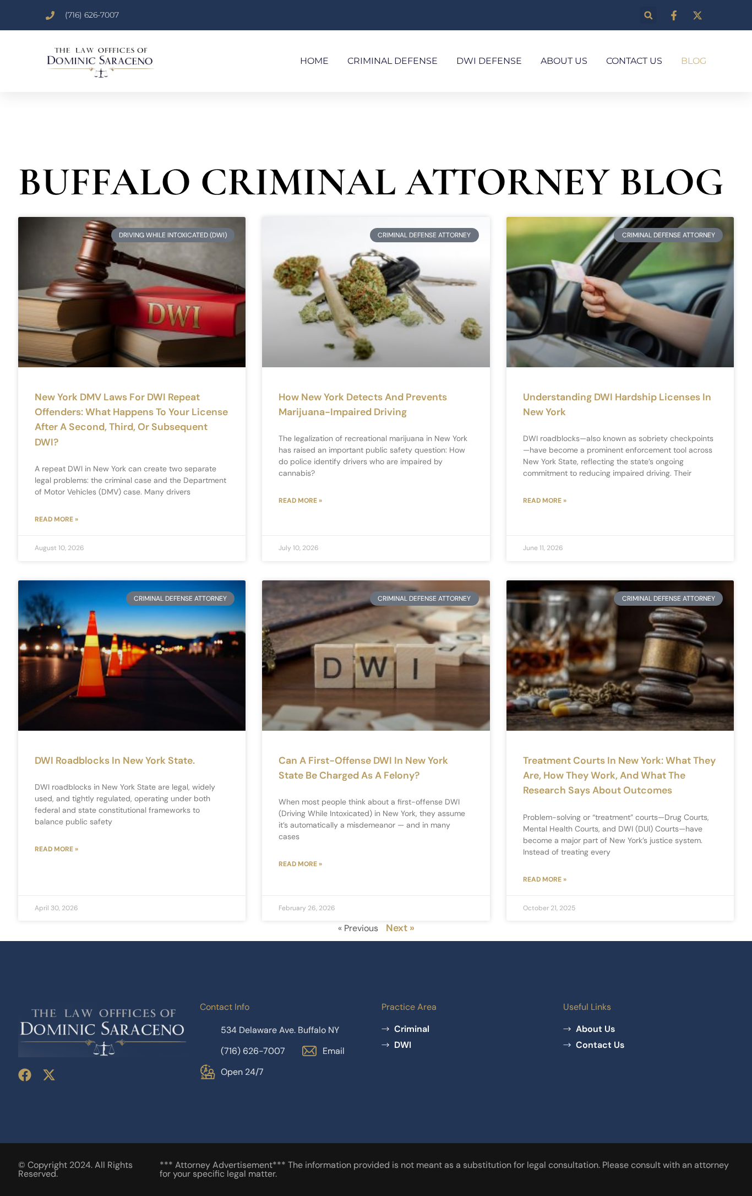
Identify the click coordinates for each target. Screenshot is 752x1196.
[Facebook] (24, 1074)
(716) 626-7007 (253, 1051)
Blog (693, 61)
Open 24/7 (242, 1072)
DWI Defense (489, 61)
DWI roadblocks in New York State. (115, 760)
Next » (400, 928)
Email (334, 1051)
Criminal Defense (392, 61)
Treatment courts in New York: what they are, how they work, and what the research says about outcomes (619, 775)
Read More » (56, 519)
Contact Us (634, 61)
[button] (648, 15)
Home (314, 61)
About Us (564, 61)
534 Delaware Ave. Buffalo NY (280, 1030)
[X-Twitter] (49, 1074)
